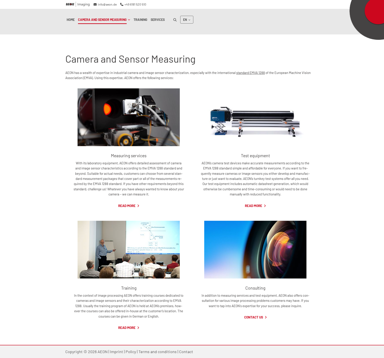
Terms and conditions (157, 351)
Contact (186, 351)
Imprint (116, 351)
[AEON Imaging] (77, 4)
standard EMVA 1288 (250, 73)
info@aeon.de (107, 4)
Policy (131, 351)
